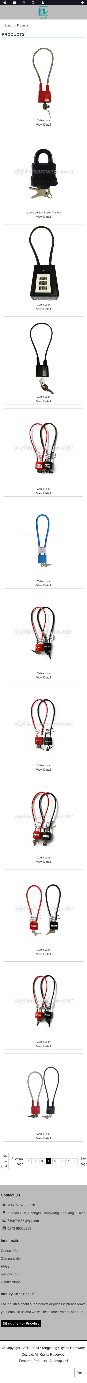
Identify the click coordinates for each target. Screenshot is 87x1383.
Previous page (17, 1161)
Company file (11, 1258)
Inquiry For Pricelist (23, 1323)
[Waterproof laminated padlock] (43, 172)
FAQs (5, 1266)
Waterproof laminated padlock (43, 212)
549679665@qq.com (23, 1221)
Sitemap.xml (58, 1361)
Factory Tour (10, 1274)
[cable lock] (43, 79)
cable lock (43, 120)
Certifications (10, 1282)
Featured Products (33, 1361)
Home (8, 25)
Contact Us (9, 1251)
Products (23, 25)
